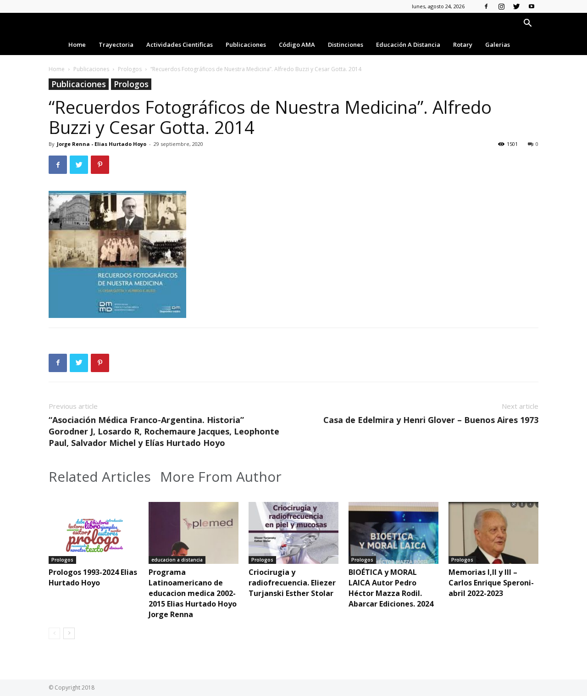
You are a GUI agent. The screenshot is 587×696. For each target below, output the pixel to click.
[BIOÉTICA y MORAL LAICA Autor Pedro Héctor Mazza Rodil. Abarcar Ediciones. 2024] (393, 533)
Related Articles (100, 476)
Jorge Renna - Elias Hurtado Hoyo (101, 143)
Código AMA (297, 44)
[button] (527, 24)
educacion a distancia (177, 560)
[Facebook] (486, 6)
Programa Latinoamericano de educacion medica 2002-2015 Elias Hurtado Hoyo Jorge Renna (193, 593)
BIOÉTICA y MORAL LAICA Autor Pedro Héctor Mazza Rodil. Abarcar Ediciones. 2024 (391, 588)
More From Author (221, 476)
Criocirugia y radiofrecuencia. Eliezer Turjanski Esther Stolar (292, 582)
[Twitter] (516, 6)
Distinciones (345, 44)
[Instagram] (501, 6)
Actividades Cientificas (179, 44)
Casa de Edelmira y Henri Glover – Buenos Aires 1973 (430, 419)
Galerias (497, 44)
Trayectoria (116, 44)
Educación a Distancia (408, 44)
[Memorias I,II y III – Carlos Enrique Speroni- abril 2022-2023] (493, 533)
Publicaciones (246, 44)
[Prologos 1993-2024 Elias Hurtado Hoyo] (93, 533)
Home (77, 44)
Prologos (130, 69)
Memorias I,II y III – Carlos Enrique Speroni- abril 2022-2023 (491, 582)
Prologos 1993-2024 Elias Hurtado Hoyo (93, 577)
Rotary (462, 44)
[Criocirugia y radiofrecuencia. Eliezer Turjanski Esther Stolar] (293, 533)
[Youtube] (531, 6)
